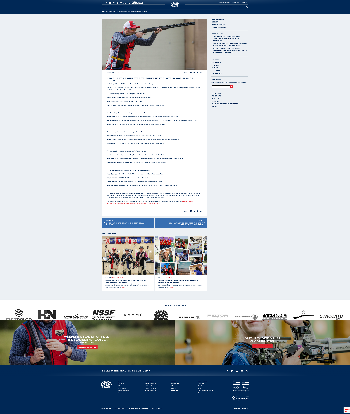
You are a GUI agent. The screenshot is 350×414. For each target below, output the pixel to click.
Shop (238, 7)
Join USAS (216, 96)
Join (211, 7)
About (130, 7)
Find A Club (236, 2)
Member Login (225, 2)
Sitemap (120, 392)
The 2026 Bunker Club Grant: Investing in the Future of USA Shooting (230, 44)
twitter (215, 65)
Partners (173, 388)
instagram (216, 73)
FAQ (119, 385)
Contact (244, 2)
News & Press (112, 11)
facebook (216, 62)
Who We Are (175, 383)
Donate (219, 7)
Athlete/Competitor (150, 383)
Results (215, 22)
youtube (215, 70)
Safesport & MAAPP (124, 390)
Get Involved (107, 7)
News (139, 7)
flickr (214, 68)
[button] (190, 73)
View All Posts (218, 27)
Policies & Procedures (151, 385)
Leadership (174, 390)
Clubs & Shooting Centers (225, 104)
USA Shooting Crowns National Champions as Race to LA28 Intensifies (226, 38)
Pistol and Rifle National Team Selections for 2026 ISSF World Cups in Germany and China (230, 50)
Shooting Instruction (150, 390)
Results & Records (150, 388)
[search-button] (247, 7)
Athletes (120, 7)
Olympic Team (175, 385)
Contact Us (121, 383)
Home (103, 11)
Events (229, 7)
